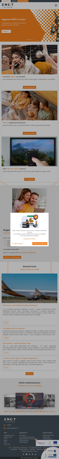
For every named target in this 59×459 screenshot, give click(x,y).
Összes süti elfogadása (39, 243)
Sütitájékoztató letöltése (29, 238)
